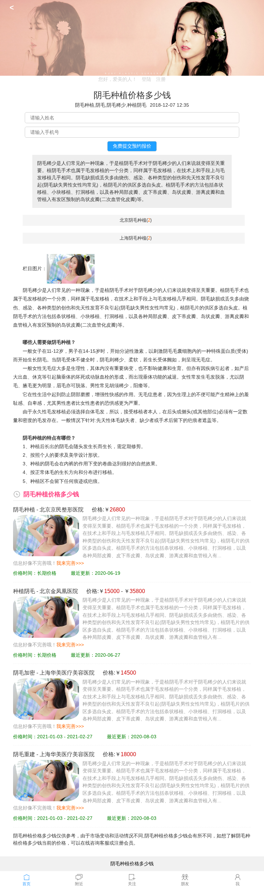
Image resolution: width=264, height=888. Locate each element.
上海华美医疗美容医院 (67, 673)
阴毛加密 (24, 673)
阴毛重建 (24, 754)
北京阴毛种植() (136, 220)
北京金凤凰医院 (59, 591)
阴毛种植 (24, 509)
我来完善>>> (70, 563)
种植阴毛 (24, 591)
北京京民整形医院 (62, 509)
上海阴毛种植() (136, 238)
